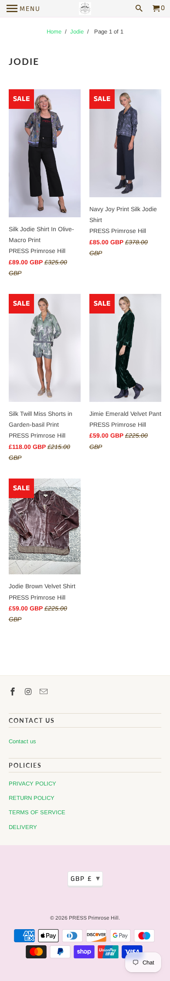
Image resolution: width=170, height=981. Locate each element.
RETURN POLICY (31, 798)
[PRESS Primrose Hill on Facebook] (13, 692)
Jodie (77, 31)
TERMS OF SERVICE (37, 812)
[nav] (24, 8)
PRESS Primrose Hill (94, 918)
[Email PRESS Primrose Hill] (44, 692)
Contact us (22, 741)
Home (54, 31)
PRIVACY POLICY (32, 783)
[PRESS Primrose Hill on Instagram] (29, 692)
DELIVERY (23, 827)
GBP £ (86, 878)
